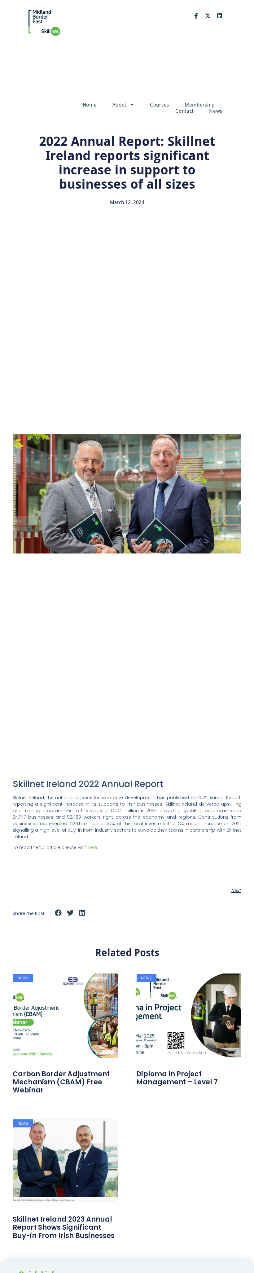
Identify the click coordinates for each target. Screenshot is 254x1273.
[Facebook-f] (196, 16)
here (92, 847)
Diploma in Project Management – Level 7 (177, 1078)
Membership (200, 105)
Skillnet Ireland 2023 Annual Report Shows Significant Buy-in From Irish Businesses (64, 1227)
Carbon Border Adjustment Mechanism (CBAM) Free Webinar (61, 1082)
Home (90, 105)
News (215, 111)
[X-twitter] (208, 16)
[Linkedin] (219, 16)
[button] (58, 912)
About (119, 105)
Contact (184, 111)
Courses (159, 105)
